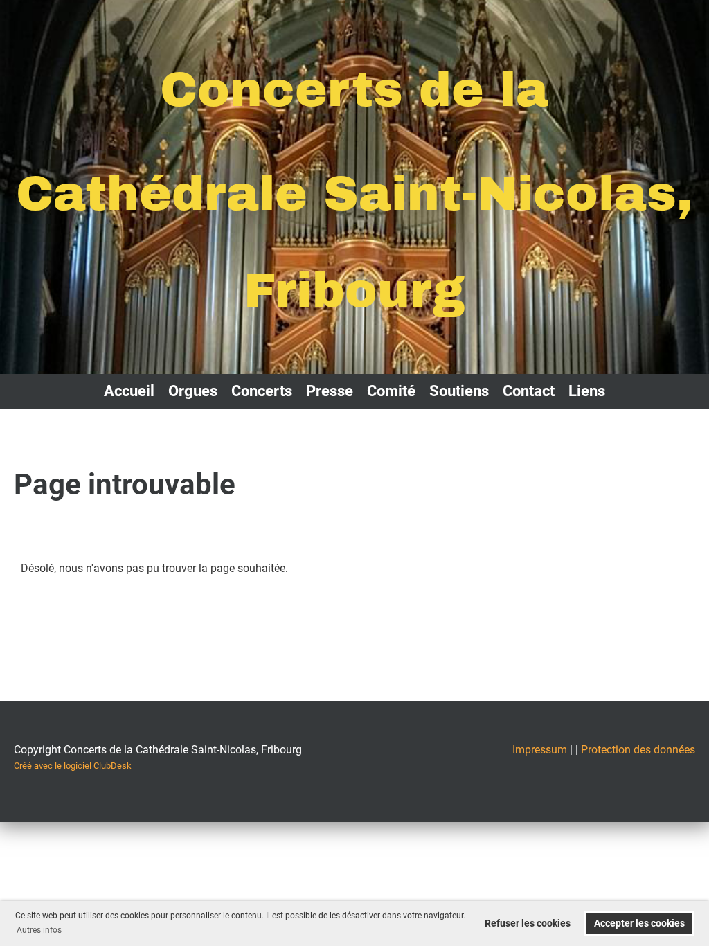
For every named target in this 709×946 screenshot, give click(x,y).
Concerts (261, 391)
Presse (329, 391)
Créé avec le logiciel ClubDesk (73, 765)
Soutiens (459, 391)
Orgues (192, 391)
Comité (391, 391)
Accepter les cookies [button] (639, 923)
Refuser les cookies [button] (528, 923)
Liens (586, 391)
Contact (529, 391)
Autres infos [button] (39, 930)
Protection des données (638, 749)
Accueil (129, 391)
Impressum (539, 749)
